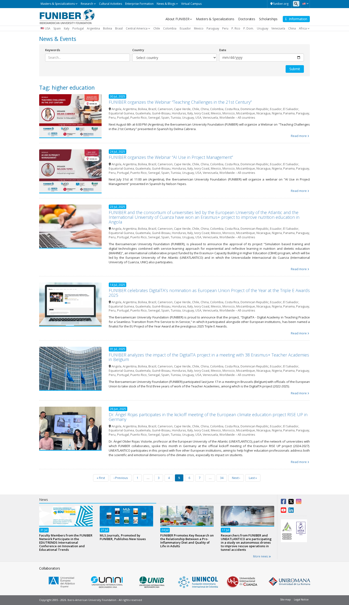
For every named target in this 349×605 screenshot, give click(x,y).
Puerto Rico (138, 118)
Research (87, 4)
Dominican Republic (255, 109)
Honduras (179, 113)
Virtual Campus (191, 4)
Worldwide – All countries (237, 118)
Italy (66, 28)
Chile (156, 28)
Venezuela (278, 28)
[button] (305, 3)
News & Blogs (166, 4)
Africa (303, 28)
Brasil (119, 28)
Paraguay (213, 28)
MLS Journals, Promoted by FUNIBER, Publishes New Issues (123, 537)
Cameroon (165, 109)
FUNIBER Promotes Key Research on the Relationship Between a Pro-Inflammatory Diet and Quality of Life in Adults (187, 540)
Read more (299, 136)
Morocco (228, 113)
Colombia (169, 28)
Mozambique (245, 113)
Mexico (198, 28)
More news (261, 556)
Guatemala (143, 113)
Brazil (152, 109)
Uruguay (262, 28)
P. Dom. (248, 28)
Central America (136, 28)
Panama (289, 113)
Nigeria (277, 113)
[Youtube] (283, 511)
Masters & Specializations (58, 4)
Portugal (78, 28)
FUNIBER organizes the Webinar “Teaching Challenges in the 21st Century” (180, 102)
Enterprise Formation (139, 4)
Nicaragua (263, 113)
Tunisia (176, 118)
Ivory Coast (201, 113)
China (292, 28)
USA (47, 28)
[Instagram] (298, 502)
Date (222, 50)
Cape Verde (182, 109)
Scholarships (268, 19)
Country (138, 50)
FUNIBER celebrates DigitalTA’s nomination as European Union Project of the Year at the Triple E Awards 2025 (209, 293)
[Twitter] (291, 502)
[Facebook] (283, 502)
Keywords (52, 50)
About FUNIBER (177, 19)
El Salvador (290, 109)
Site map (285, 599)
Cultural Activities (110, 4)
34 (221, 478)
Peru (225, 28)
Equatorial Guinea (121, 113)
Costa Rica (232, 109)
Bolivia (107, 28)
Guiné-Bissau (161, 113)
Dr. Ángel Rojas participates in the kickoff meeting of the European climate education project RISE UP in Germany (208, 417)
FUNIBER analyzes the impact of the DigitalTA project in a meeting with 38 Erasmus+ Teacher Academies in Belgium (209, 357)
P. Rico (235, 28)
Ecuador (185, 28)
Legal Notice (301, 599)
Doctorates (246, 19)
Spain (57, 28)
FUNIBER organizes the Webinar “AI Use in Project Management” (171, 157)
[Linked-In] (291, 511)
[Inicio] (67, 16)
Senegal (154, 118)
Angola (116, 109)
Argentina (93, 28)
